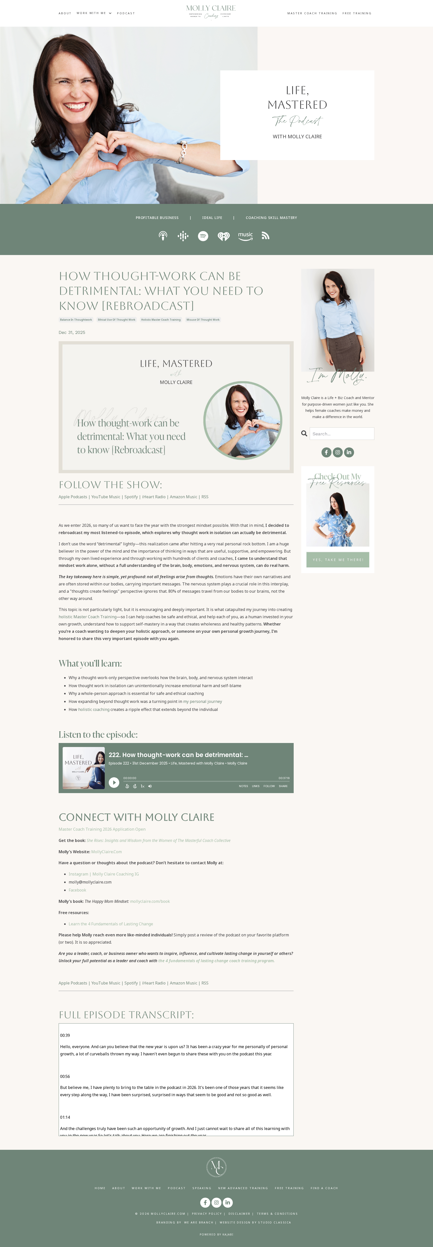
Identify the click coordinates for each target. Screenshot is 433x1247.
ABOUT (65, 13)
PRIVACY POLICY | (209, 1213)
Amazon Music (183, 497)
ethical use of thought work (116, 319)
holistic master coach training (161, 319)
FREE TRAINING (357, 13)
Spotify (131, 497)
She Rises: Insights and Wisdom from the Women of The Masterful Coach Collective (159, 840)
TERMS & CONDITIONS (277, 1213)
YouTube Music (105, 497)
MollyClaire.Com (106, 851)
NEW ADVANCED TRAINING (243, 1188)
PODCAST (126, 13)
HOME (100, 1188)
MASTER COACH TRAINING (312, 13)
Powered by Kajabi (217, 1234)
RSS (204, 497)
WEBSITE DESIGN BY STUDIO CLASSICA (255, 1222)
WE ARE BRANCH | (200, 1222)
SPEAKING (202, 1188)
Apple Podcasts (73, 497)
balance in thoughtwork (76, 319)
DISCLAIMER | (241, 1213)
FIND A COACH (324, 1188)
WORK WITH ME (146, 1188)
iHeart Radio (154, 497)
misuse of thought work (203, 319)
